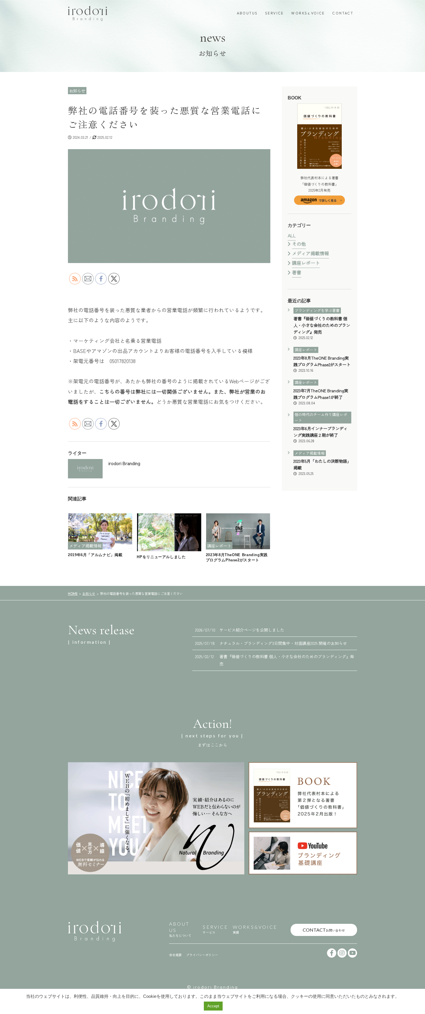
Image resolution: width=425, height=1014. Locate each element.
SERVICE (274, 13)
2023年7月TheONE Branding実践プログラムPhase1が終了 (320, 396)
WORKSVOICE (308, 13)
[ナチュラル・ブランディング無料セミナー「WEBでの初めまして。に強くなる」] (156, 818)
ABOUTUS (247, 13)
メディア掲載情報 (310, 253)
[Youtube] (352, 953)
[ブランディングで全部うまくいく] (303, 795)
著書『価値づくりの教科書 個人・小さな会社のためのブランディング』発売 (321, 327)
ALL (292, 235)
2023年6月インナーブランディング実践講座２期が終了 (320, 434)
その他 (299, 243)
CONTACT (342, 13)
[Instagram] (342, 953)
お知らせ (88, 593)
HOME (72, 594)
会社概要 (175, 954)
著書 (296, 272)
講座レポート (306, 262)
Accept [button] (213, 1006)
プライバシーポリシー (202, 954)
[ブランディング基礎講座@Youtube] (303, 853)
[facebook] (331, 953)
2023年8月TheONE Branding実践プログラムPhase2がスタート (321, 364)
